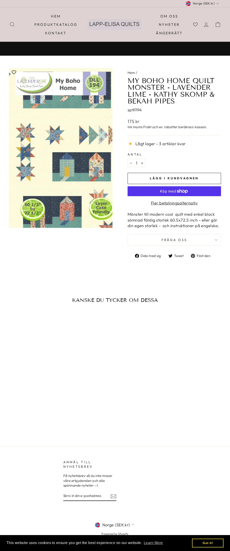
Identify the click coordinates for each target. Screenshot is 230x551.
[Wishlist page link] (195, 24)
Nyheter (169, 24)
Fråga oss (174, 240)
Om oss (169, 16)
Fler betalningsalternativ (174, 203)
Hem (56, 16)
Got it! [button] (208, 543)
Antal (135, 154)
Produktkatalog (55, 24)
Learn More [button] (153, 543)
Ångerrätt (169, 33)
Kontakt (55, 33)
